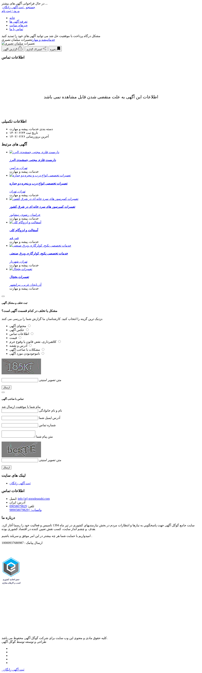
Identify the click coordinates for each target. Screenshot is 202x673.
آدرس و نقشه (18, 345)
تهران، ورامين (18, 168)
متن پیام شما (44, 436)
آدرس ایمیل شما (49, 417)
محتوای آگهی (18, 326)
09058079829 (18, 506)
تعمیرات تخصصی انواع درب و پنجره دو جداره (38, 183)
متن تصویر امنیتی (50, 380)
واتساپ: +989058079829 (25, 510)
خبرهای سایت (18, 25)
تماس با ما (16, 29)
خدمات (51, 39)
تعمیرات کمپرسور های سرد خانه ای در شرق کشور (42, 206)
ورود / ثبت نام (11, 11)
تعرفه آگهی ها (18, 21)
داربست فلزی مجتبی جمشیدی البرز (32, 160)
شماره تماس (47, 425)
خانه (12, 18)
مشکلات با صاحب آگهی (25, 349)
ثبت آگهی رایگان (13, 7)
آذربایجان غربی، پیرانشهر (25, 284)
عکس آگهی (17, 330)
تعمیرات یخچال (19, 277)
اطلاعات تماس (19, 334)
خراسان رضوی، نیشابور (24, 214)
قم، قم (14, 238)
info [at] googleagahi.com (34, 498)
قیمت (13, 337)
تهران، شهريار (18, 261)
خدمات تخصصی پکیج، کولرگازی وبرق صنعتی (38, 253)
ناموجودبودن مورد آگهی (25, 353)
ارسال (6, 387)
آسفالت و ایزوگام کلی (23, 230)
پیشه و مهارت (40, 39)
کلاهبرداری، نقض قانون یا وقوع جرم (33, 341)
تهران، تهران (17, 191)
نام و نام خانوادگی (50, 410)
